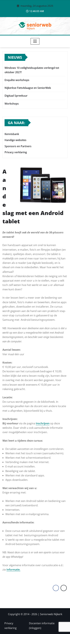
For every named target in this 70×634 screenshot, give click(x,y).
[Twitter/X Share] (64, 588)
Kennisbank (12, 134)
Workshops (12, 103)
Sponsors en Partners (18, 146)
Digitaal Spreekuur (16, 95)
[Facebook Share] (56, 588)
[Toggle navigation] (35, 41)
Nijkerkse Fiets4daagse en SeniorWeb (28, 88)
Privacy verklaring (16, 152)
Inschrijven (42, 423)
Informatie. (13, 569)
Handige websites (15, 140)
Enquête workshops (17, 80)
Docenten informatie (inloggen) (42, 625)
